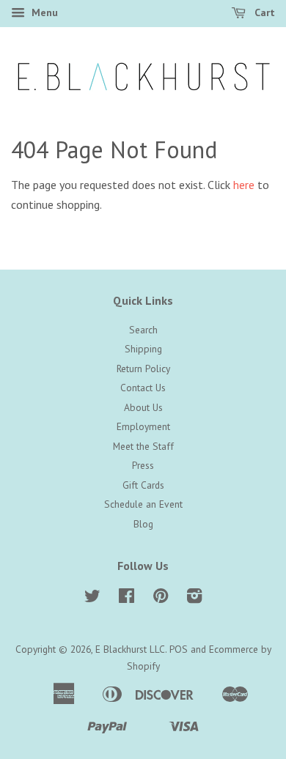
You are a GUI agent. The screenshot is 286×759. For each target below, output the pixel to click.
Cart (263, 12)
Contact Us (143, 387)
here (243, 184)
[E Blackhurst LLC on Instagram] (194, 598)
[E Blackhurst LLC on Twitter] (92, 598)
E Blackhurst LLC (130, 649)
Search (143, 329)
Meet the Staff (143, 446)
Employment (143, 426)
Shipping (143, 348)
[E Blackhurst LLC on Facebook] (126, 598)
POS (178, 649)
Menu (43, 12)
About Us (143, 407)
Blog (143, 523)
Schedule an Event (143, 504)
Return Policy (143, 368)
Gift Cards (143, 485)
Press (143, 465)
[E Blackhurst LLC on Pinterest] (161, 598)
